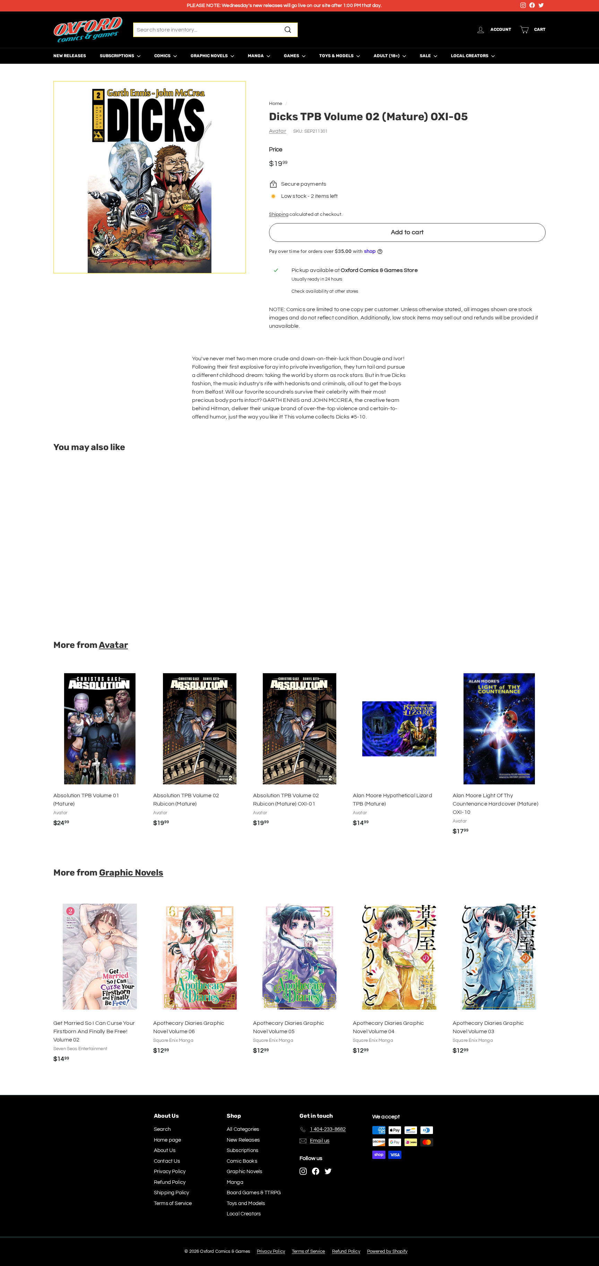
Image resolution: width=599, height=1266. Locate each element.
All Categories (243, 1129)
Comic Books (242, 1161)
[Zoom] (149, 177)
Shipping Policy (171, 1192)
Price (276, 150)
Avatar (277, 131)
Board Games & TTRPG (254, 1192)
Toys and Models (246, 1203)
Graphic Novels (210, 55)
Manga (256, 55)
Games (292, 55)
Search (162, 1129)
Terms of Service (173, 1203)
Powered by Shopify (387, 1251)
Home (276, 103)
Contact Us (167, 1161)
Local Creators (470, 55)
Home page (167, 1140)
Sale (426, 55)
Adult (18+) (387, 55)
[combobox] (215, 30)
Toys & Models (337, 55)
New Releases (69, 55)
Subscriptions (117, 55)
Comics (163, 55)
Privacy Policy (169, 1171)
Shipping (278, 214)
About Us (164, 1150)
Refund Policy (169, 1182)
